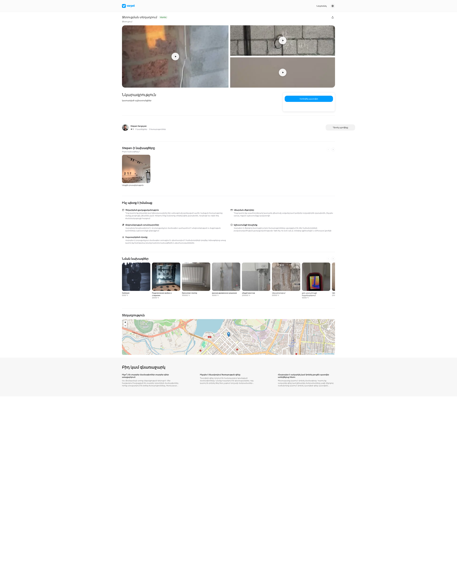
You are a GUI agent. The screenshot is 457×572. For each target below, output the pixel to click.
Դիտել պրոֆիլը (340, 127)
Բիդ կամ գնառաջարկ (143, 367)
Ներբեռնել (321, 6)
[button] (228, 334)
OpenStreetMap (329, 354)
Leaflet (319, 354)
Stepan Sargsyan (139, 126)
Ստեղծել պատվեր (309, 99)
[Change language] (332, 6)
